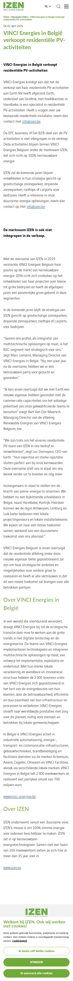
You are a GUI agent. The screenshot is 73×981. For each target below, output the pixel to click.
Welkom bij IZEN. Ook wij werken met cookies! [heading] (34, 924)
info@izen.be (31, 121)
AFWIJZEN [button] (36, 962)
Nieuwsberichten (19, 16)
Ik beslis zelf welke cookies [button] (37, 951)
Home (6, 16)
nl (46, 6)
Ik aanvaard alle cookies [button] (36, 973)
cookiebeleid (19, 940)
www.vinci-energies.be (19, 796)
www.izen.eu (12, 867)
